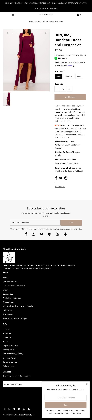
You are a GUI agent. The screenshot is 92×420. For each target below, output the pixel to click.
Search (6, 329)
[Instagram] (33, 235)
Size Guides (8, 314)
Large (79, 77)
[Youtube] (57, 235)
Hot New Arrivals (10, 281)
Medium (69, 77)
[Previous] (7, 33)
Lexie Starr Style (46, 14)
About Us (7, 333)
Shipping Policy (9, 358)
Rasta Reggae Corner (12, 298)
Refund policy (8, 366)
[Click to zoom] (45, 33)
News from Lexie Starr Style (15, 318)
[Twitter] (41, 235)
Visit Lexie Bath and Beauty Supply (18, 306)
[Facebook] (26, 235)
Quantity (59, 84)
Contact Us (7, 337)
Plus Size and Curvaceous (14, 286)
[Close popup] (87, 384)
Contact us (60, 186)
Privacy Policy (9, 349)
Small (58, 77)
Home (31, 22)
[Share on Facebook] (56, 178)
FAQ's (5, 341)
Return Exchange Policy (13, 353)
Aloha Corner (8, 302)
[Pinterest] (49, 235)
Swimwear (7, 310)
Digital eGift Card (10, 345)
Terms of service (10, 362)
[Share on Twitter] (61, 178)
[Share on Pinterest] (65, 178)
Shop (5, 290)
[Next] (13, 33)
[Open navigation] (13, 15)
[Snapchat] (65, 235)
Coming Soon (8, 294)
